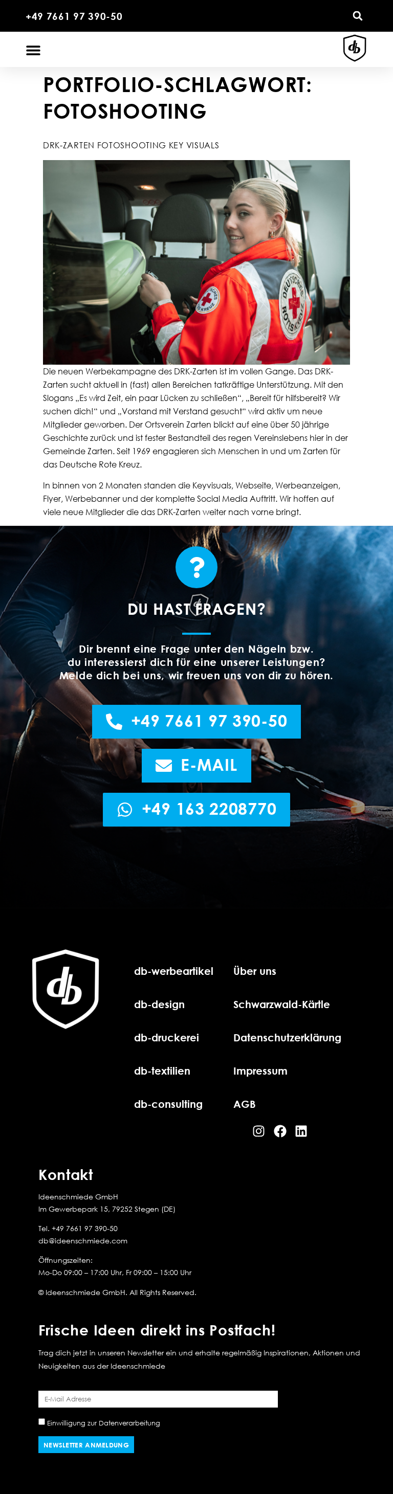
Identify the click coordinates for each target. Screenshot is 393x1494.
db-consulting (168, 1104)
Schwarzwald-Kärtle (281, 1004)
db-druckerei (166, 1037)
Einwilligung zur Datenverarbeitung (103, 1422)
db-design (159, 1004)
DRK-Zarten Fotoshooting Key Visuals (131, 145)
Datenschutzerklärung (287, 1037)
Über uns (254, 971)
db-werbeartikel (173, 971)
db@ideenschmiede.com (82, 1240)
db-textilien (162, 1070)
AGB (244, 1104)
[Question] (196, 567)
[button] (357, 16)
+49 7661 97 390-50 (74, 16)
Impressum (260, 1070)
